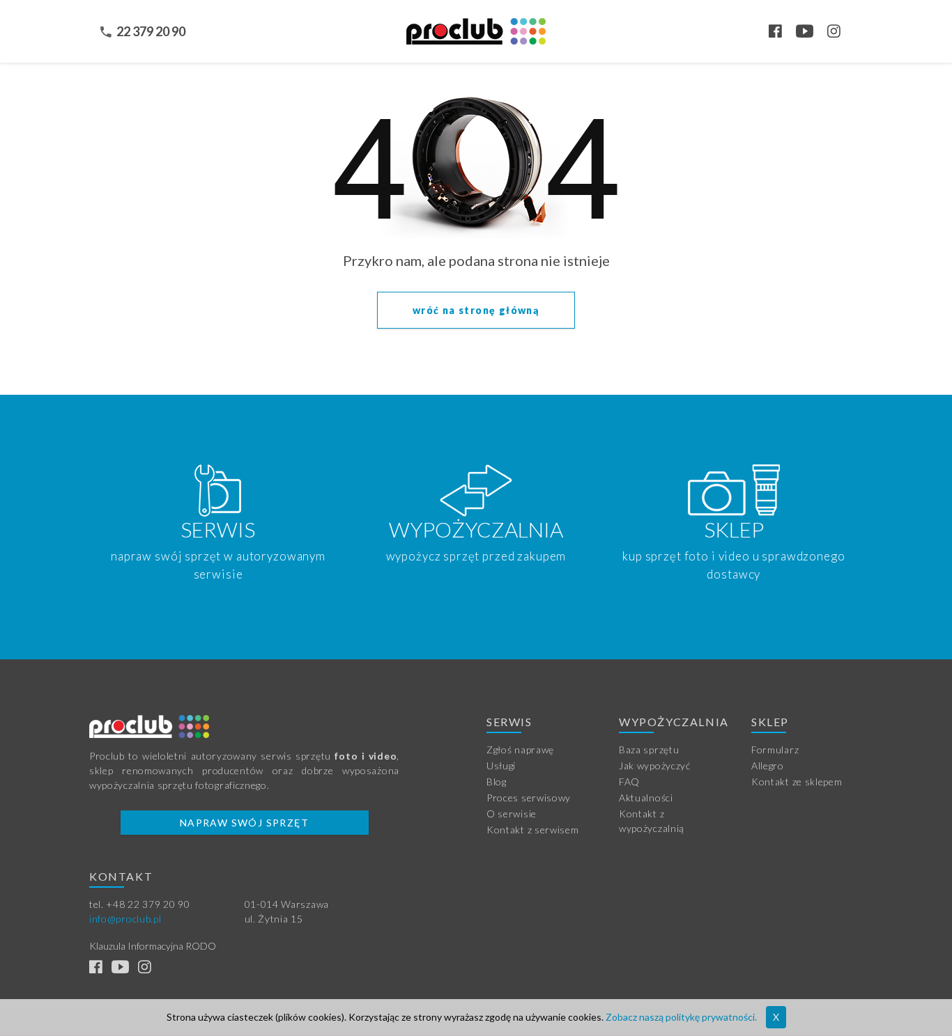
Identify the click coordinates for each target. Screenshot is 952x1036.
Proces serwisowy (528, 797)
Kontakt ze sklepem (797, 781)
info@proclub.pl (125, 919)
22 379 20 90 (150, 31)
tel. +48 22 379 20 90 (139, 904)
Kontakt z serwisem (532, 829)
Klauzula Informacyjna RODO (152, 946)
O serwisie (511, 813)
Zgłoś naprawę (520, 749)
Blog (496, 781)
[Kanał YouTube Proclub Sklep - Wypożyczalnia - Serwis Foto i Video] (810, 32)
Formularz (775, 749)
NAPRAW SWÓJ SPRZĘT (244, 823)
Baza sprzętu (649, 749)
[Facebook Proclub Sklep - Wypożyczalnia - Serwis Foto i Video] (781, 32)
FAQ (629, 781)
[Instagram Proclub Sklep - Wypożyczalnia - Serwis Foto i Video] (839, 32)
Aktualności (646, 797)
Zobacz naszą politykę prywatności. (681, 1017)
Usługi (501, 765)
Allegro (767, 765)
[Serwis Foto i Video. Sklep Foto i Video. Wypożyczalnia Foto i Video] (476, 30)
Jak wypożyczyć (655, 765)
